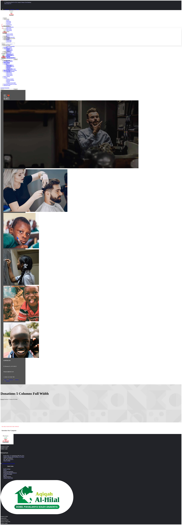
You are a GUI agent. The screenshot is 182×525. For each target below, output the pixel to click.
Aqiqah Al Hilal (4, 516)
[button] (19, 26)
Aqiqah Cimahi (4, 523)
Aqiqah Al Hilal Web (5, 521)
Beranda (2, 399)
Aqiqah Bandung (4, 520)
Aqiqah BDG (4, 518)
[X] (3, 9)
